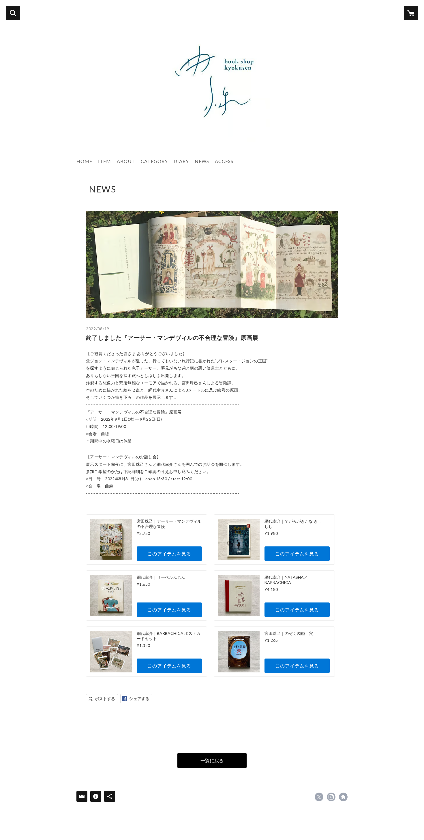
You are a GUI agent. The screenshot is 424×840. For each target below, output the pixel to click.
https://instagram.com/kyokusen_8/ (331, 797)
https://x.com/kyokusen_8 (319, 797)
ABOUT (126, 161)
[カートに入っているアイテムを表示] (411, 13)
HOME (84, 161)
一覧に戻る (212, 760)
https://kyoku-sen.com (343, 797)
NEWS (202, 161)
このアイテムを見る (169, 553)
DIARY (181, 161)
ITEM (104, 161)
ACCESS (224, 161)
